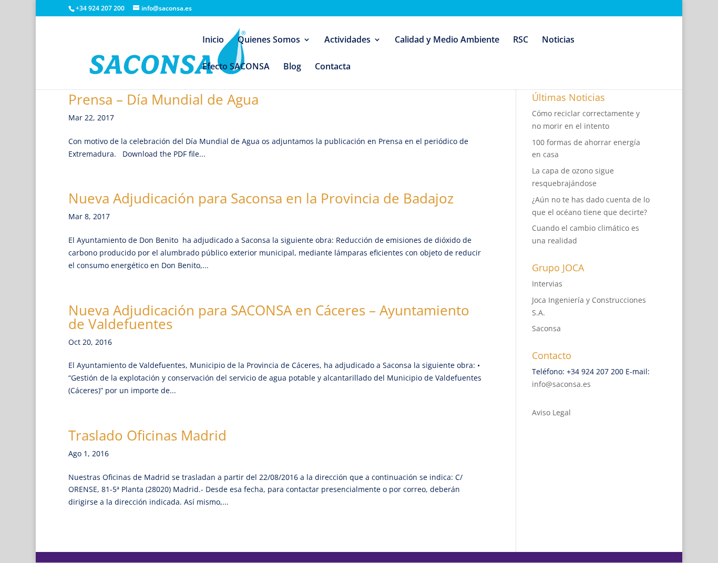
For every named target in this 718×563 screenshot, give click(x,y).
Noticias (558, 40)
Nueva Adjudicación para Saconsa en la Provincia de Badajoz (261, 198)
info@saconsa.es (561, 384)
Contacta (333, 67)
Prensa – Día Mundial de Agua (163, 99)
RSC (520, 40)
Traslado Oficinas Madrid (147, 435)
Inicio (213, 40)
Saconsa (546, 328)
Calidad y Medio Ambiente (447, 40)
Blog (292, 67)
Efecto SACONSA (236, 67)
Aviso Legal (551, 412)
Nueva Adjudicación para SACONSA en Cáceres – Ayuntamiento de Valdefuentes (268, 317)
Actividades (347, 40)
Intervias (547, 284)
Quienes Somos (269, 40)
